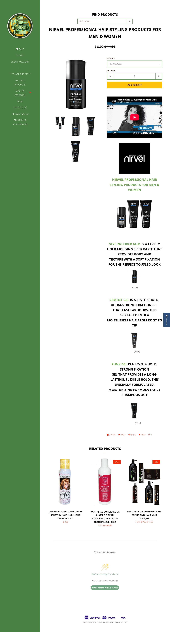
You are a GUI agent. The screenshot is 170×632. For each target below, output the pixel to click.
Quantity (111, 71)
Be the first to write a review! (105, 587)
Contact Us (20, 107)
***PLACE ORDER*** (20, 74)
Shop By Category (20, 93)
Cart (21, 49)
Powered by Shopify (121, 622)
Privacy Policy (20, 113)
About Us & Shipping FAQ (20, 122)
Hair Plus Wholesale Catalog (104, 622)
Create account (20, 61)
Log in (20, 55)
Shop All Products (20, 82)
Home (20, 101)
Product (111, 58)
